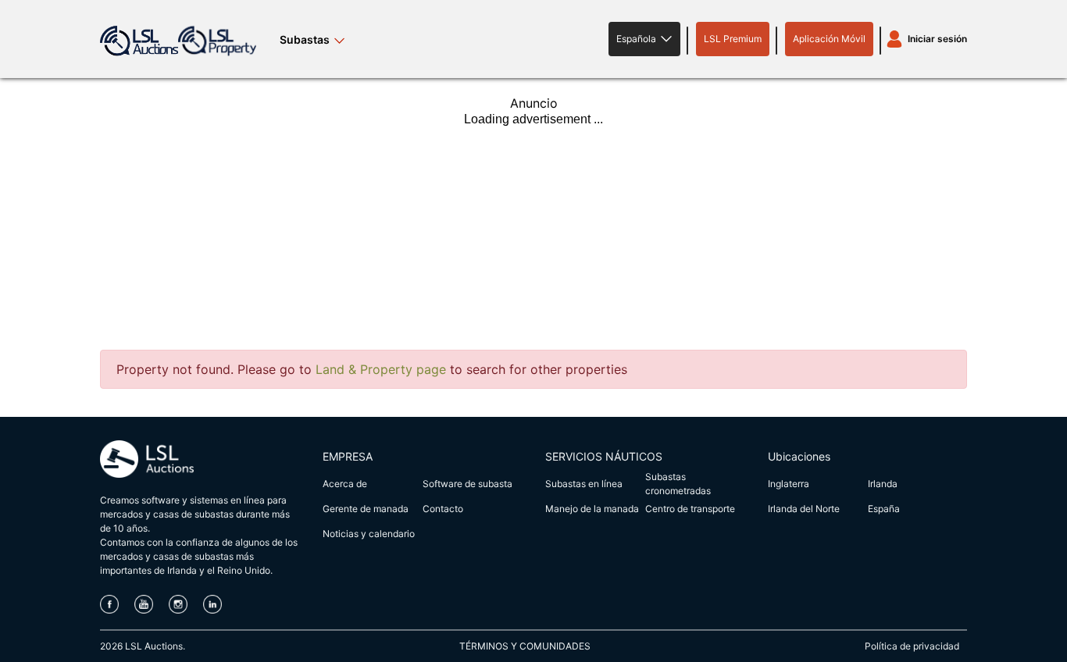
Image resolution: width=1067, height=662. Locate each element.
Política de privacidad (912, 646)
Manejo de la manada (592, 508)
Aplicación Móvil (829, 38)
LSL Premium (733, 38)
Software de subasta (467, 483)
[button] (644, 39)
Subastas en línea (584, 483)
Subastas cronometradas (678, 483)
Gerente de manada (366, 508)
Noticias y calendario (369, 533)
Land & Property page (381, 369)
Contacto (443, 508)
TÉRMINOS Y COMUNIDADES (525, 646)
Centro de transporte (690, 508)
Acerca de (345, 483)
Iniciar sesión (937, 38)
